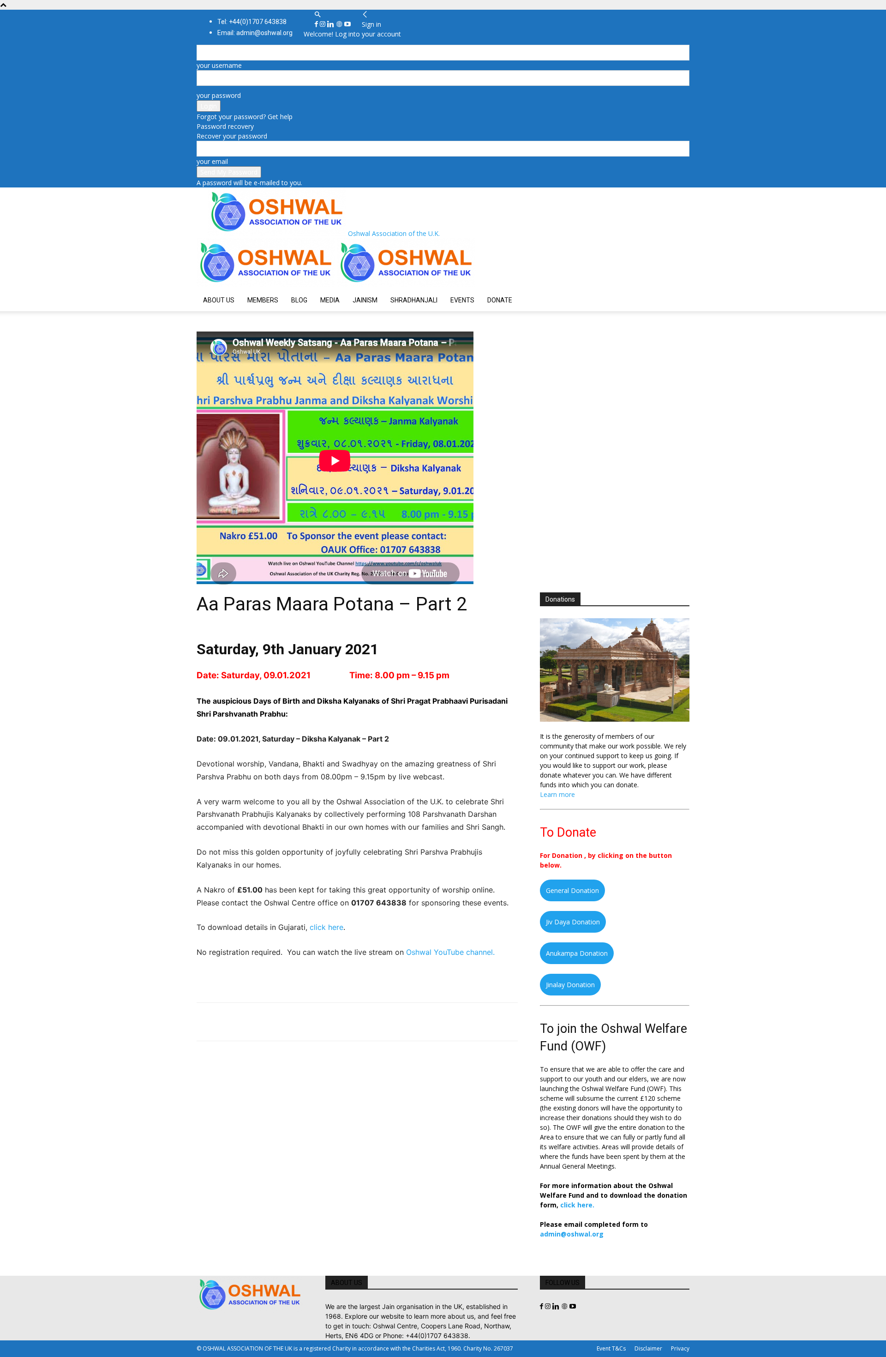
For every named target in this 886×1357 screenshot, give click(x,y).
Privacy (680, 1348)
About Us (218, 300)
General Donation (572, 890)
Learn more (557, 794)
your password (219, 95)
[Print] (312, 1022)
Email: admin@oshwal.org (255, 32)
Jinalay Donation (570, 984)
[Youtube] (347, 24)
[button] (317, 14)
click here (326, 927)
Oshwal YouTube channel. (450, 952)
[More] (333, 1022)
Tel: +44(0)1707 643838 (252, 21)
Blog (299, 300)
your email (212, 161)
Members (262, 300)
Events (462, 300)
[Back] (365, 14)
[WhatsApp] (269, 1022)
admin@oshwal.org (572, 1234)
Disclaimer (648, 1348)
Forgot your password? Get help (245, 116)
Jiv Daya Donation (573, 921)
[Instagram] (323, 24)
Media (330, 300)
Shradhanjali (413, 300)
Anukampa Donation (577, 953)
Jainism (365, 300)
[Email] (290, 1022)
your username (219, 65)
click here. (577, 1204)
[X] (227, 1022)
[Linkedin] (331, 24)
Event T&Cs (611, 1348)
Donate (499, 300)
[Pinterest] (248, 1022)
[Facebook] (317, 24)
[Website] (340, 24)
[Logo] (267, 284)
